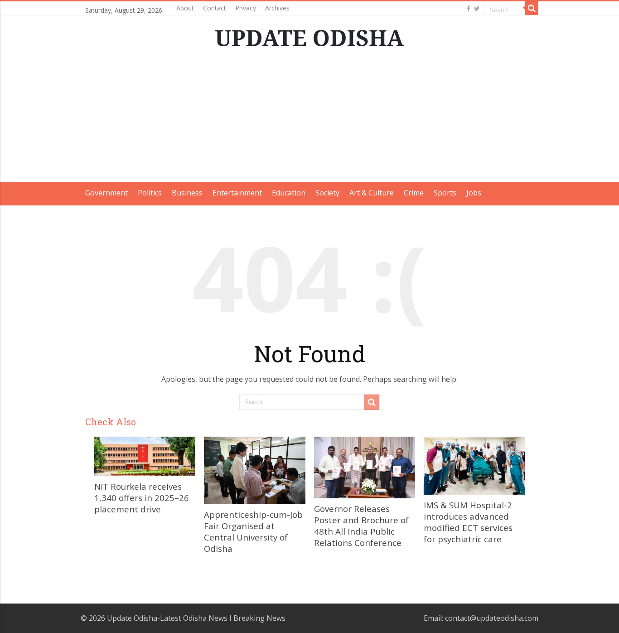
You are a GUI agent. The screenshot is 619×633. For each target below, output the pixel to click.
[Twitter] (477, 8)
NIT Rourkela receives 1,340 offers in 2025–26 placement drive (141, 498)
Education (288, 193)
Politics (150, 193)
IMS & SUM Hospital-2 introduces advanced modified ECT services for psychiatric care (468, 522)
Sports (445, 193)
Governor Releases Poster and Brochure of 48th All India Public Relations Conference (361, 525)
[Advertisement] (309, 118)
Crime (414, 193)
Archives (277, 8)
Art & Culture (371, 193)
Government (106, 193)
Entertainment (237, 193)
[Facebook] (468, 8)
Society (327, 193)
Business (187, 193)
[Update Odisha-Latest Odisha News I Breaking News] (309, 35)
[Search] (531, 8)
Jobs (473, 193)
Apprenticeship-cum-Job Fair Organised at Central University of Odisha (253, 531)
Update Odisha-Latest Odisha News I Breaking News (196, 618)
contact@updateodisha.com (491, 618)
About (185, 8)
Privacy (245, 8)
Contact (214, 8)
